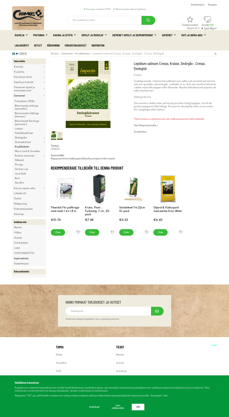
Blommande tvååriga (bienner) (27, 115)
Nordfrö (19, 183)
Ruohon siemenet (24, 156)
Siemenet (167, 35)
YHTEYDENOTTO (24, 253)
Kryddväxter (22, 147)
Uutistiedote (21, 243)
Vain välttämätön (117, 407)
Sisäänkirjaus (198, 5)
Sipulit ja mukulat (92, 35)
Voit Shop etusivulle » (146, 125)
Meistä (18, 227)
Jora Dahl (20, 174)
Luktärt (19, 129)
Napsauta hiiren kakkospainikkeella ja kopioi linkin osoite (83, 159)
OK (138, 407)
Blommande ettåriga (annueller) (26, 107)
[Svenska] (14, 54)
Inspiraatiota (21, 258)
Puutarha (38, 35)
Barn (17, 178)
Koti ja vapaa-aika (192, 35)
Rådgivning (53, 45)
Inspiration (98, 45)
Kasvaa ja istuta (63, 35)
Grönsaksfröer (23, 142)
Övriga (19, 165)
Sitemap (19, 214)
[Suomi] (17, 54)
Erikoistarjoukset (76, 45)
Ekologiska (21, 138)
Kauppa (212, 5)
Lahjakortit (22, 45)
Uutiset (18, 238)
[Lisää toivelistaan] (78, 232)
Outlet (38, 45)
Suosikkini (61, 363)
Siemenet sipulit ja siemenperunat (132, 35)
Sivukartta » (140, 132)
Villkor (17, 232)
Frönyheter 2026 (24, 101)
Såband (19, 160)
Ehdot (59, 355)
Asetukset (94, 407)
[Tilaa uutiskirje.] (157, 311)
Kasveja (19, 35)
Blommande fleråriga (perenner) (27, 122)
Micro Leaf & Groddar (27, 151)
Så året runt (21, 169)
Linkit (17, 248)
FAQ (58, 371)
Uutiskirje (121, 371)
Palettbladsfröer (24, 133)
